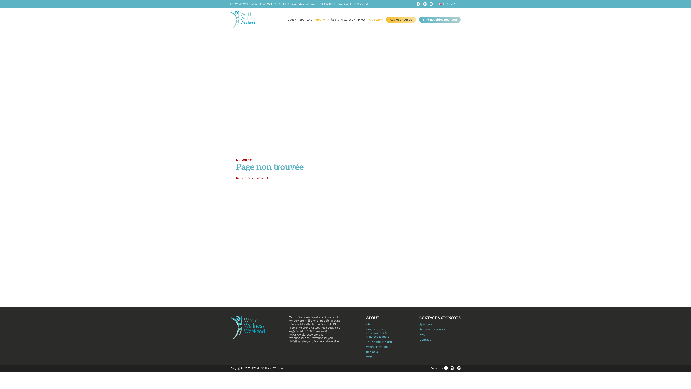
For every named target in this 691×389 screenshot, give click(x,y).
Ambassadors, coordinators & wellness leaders (377, 333)
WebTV (320, 19)
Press (362, 19)
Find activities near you (440, 19)
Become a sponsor (432, 329)
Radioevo (372, 352)
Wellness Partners (378, 346)
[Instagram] (425, 4)
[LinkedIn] (431, 4)
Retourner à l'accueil (252, 178)
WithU (370, 357)
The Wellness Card (379, 341)
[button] (447, 4)
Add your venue (401, 19)
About (370, 324)
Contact (425, 339)
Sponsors (305, 19)
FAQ (422, 334)
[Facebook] (418, 4)
